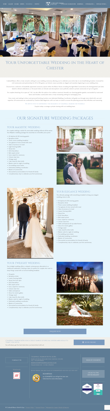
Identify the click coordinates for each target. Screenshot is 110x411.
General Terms (40, 407)
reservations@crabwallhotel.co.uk (43, 363)
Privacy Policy (30, 407)
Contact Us (16, 360)
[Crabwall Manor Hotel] (55, 4)
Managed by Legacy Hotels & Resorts (57, 407)
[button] (2, 32)
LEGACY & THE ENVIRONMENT (93, 374)
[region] (55, 32)
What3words (16, 369)
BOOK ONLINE (90, 342)
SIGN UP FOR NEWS (93, 360)
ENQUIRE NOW (55, 331)
